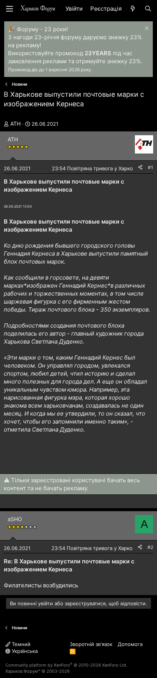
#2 (150, 547)
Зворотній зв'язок (91, 644)
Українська (24, 651)
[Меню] (10, 9)
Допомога (130, 644)
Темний (20, 644)
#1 (150, 167)
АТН (15, 123)
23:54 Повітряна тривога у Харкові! (95, 168)
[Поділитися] (140, 167)
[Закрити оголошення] (146, 29)
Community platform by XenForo (66, 665)
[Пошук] (148, 9)
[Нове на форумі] (132, 9)
